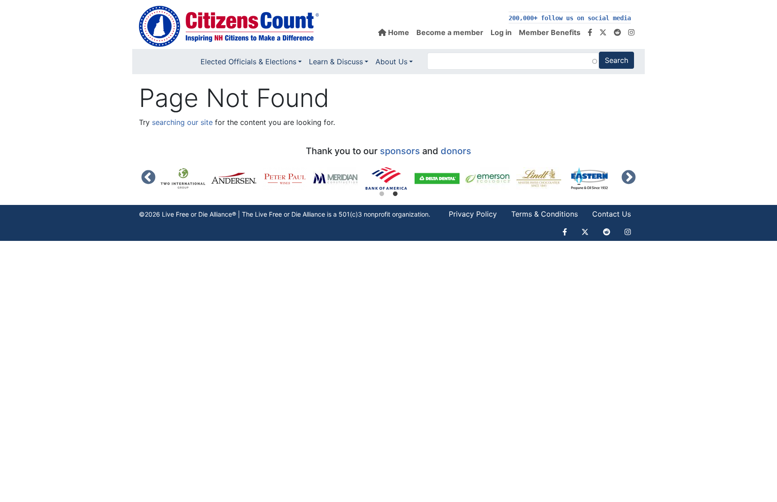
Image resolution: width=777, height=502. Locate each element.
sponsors (400, 151)
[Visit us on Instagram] (631, 32)
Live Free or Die (278, 214)
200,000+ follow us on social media (570, 18)
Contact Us (611, 213)
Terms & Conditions (544, 213)
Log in (501, 32)
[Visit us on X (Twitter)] (603, 32)
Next (628, 178)
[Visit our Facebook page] (590, 32)
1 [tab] (381, 194)
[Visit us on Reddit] (617, 32)
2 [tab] (395, 194)
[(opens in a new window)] (186, 178)
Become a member (449, 32)
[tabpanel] (389, 178)
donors (456, 151)
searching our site (182, 122)
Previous (148, 178)
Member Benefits (550, 32)
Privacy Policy (473, 213)
